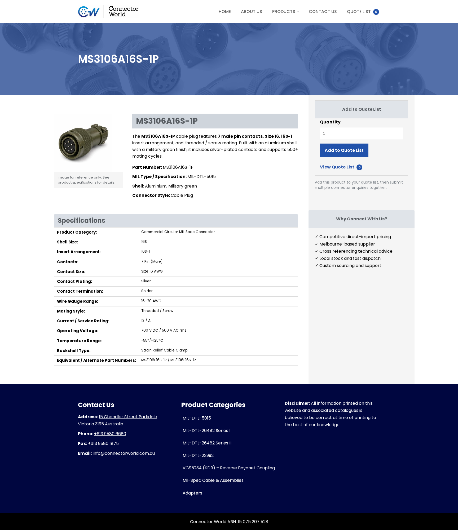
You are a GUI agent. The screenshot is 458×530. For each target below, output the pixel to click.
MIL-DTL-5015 (197, 418)
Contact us (323, 11)
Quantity (330, 122)
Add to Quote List (344, 150)
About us (251, 11)
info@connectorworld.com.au (124, 453)
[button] (298, 12)
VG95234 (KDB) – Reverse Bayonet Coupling (229, 468)
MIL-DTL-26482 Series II (207, 443)
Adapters (192, 493)
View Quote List (340, 167)
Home (225, 11)
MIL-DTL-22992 (198, 455)
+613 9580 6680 (110, 434)
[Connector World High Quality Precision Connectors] (108, 11)
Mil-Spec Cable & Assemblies (213, 480)
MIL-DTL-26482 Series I (206, 430)
